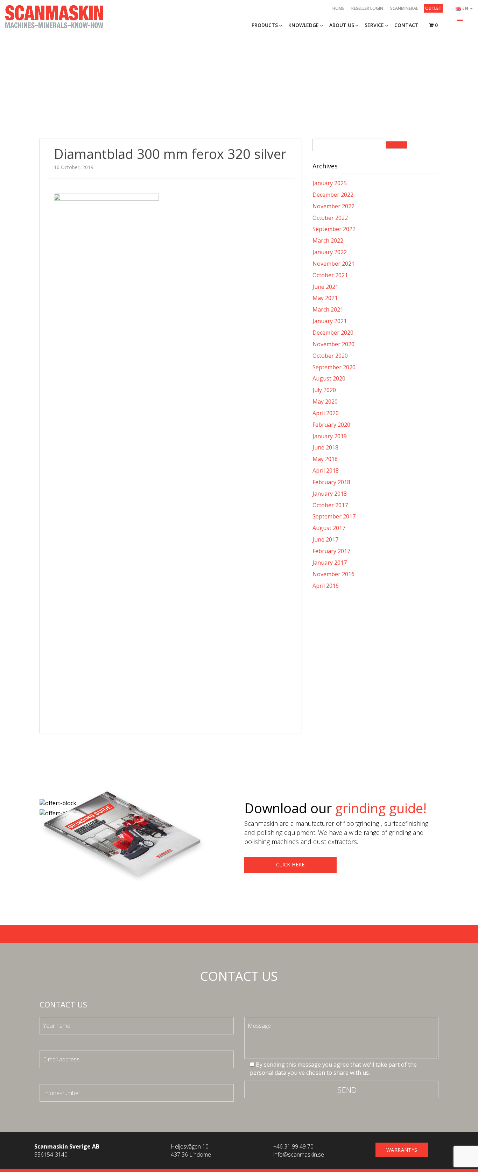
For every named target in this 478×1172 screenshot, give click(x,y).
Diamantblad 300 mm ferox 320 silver (170, 154)
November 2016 (333, 574)
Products (265, 25)
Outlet (433, 8)
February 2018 (331, 482)
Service (374, 25)
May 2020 (325, 401)
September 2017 (334, 516)
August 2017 (328, 528)
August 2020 (328, 378)
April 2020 (325, 413)
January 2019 (329, 436)
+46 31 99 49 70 (293, 1146)
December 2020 (332, 332)
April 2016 (325, 586)
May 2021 (325, 298)
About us (341, 25)
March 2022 (327, 240)
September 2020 (334, 367)
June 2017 (325, 539)
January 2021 (329, 321)
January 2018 (329, 493)
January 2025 (329, 183)
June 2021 (325, 287)
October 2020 (330, 356)
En (465, 8)
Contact (406, 25)
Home (338, 8)
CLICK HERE (290, 864)
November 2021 (333, 263)
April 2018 (325, 470)
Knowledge (303, 25)
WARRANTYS (401, 1149)
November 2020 (333, 344)
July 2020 (324, 390)
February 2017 (331, 551)
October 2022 (330, 218)
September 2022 (334, 229)
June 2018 (325, 447)
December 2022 (332, 194)
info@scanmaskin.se (298, 1154)
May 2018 (325, 459)
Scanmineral (404, 8)
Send (347, 1089)
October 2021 (330, 275)
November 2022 (333, 206)
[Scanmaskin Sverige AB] (54, 16)
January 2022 (329, 252)
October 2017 (330, 505)
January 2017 (329, 562)
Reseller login (367, 8)
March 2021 (327, 309)
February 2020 (331, 424)
